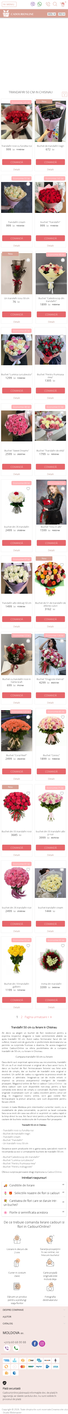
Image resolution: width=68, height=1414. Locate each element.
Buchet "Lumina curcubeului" (18, 1160)
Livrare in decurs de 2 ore (17, 1250)
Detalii (16, 169)
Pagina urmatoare (37, 1017)
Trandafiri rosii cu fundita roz (18, 1130)
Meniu (10, 4)
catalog (8, 1323)
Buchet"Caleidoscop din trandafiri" (21, 1157)
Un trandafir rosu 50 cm (15, 1143)
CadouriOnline (55, 1083)
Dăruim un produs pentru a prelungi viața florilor (17, 1300)
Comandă (17, 162)
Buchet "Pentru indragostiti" (18, 1166)
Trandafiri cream (11, 1136)
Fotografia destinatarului (50, 1298)
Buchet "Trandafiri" (13, 1140)
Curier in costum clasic (17, 1274)
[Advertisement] (34, 53)
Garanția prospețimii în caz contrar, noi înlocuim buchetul (50, 1252)
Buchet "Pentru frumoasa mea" (19, 1163)
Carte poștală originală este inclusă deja (50, 1276)
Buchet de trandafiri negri (16, 1133)
